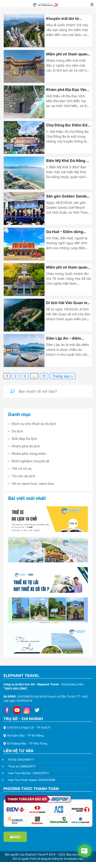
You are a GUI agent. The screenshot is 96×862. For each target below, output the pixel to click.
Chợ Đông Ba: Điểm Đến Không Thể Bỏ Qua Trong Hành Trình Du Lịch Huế (68, 125)
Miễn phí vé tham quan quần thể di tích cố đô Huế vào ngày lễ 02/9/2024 (66, 267)
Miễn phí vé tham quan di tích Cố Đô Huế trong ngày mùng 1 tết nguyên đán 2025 (68, 54)
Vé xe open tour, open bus (33, 483)
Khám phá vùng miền (29, 454)
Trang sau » (62, 376)
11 (44, 376)
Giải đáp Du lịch (24, 439)
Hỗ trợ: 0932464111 (21, 759)
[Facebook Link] (7, 710)
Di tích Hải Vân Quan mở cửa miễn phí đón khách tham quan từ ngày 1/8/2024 (68, 302)
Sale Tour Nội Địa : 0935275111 (28, 773)
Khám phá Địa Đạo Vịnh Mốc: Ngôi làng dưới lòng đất (67, 89)
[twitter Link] (37, 710)
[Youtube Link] (17, 710)
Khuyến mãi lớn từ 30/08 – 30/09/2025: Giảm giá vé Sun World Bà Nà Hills (66, 18)
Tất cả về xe (22, 469)
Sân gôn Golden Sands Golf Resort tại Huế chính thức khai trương (66, 196)
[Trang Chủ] (45, 4)
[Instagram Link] (27, 710)
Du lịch (17, 431)
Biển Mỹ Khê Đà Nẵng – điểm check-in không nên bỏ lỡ (67, 160)
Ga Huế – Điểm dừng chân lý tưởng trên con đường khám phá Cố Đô (67, 231)
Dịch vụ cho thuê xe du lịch (34, 424)
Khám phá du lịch (26, 446)
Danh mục (19, 414)
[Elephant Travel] (24, 30)
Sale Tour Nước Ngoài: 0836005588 (31, 780)
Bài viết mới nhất (27, 498)
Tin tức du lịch (23, 476)
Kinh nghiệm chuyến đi (30, 461)
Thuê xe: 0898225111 (22, 766)
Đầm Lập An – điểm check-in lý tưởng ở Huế (68, 338)
